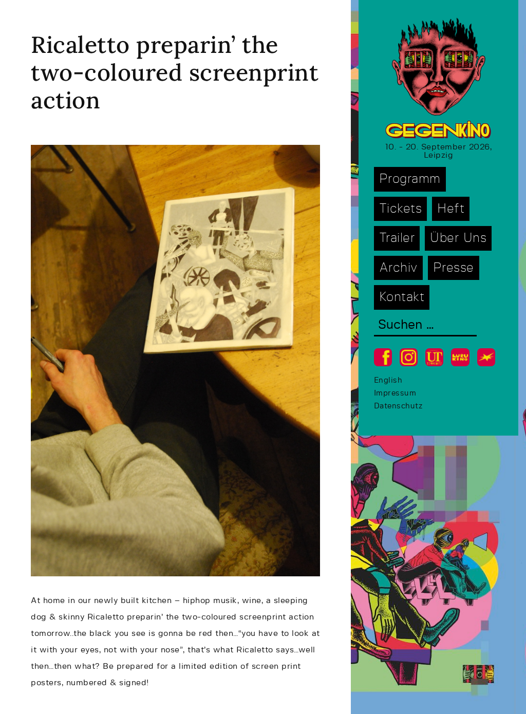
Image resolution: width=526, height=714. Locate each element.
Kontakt (402, 297)
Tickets (400, 208)
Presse (453, 267)
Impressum (395, 393)
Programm (410, 179)
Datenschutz (398, 406)
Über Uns (458, 238)
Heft (450, 208)
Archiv (398, 267)
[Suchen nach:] (425, 326)
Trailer (397, 238)
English (388, 380)
